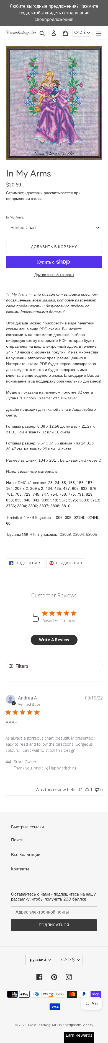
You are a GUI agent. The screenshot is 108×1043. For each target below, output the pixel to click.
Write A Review (54, 639)
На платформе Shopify (75, 1025)
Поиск (17, 840)
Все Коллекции (25, 854)
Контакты (20, 869)
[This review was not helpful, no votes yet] (97, 790)
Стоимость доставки (24, 193)
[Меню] (98, 33)
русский (38, 960)
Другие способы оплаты (54, 274)
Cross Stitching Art (42, 1025)
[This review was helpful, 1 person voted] (87, 790)
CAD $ (80, 32)
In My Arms (15, 217)
